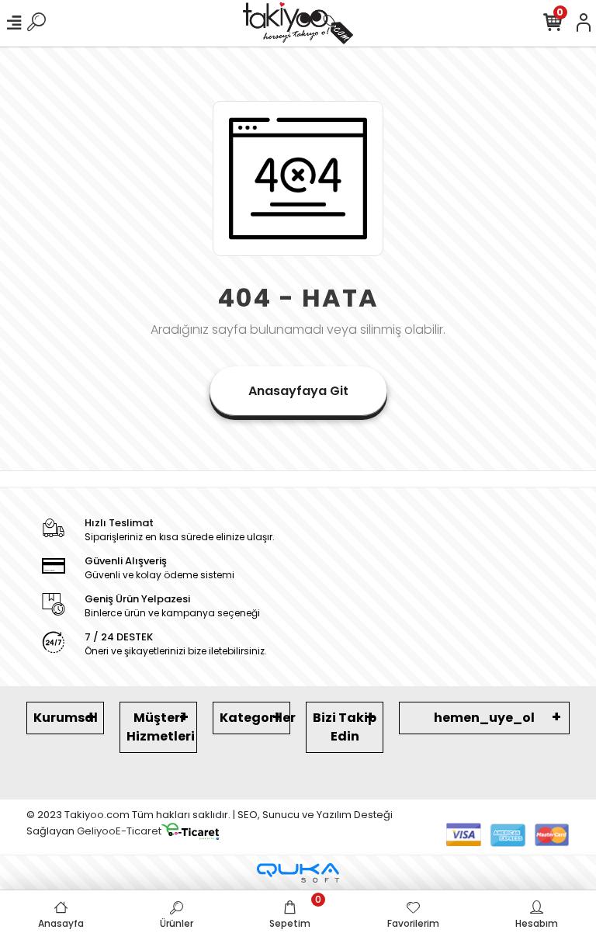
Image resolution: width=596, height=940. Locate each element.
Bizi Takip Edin (344, 727)
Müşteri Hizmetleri (160, 727)
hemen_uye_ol (484, 718)
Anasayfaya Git (298, 391)
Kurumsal (65, 718)
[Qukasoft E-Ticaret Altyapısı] (298, 873)
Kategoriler (255, 718)
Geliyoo (96, 831)
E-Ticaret (138, 831)
